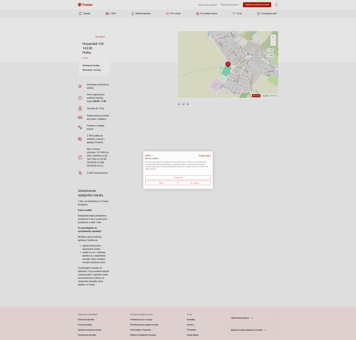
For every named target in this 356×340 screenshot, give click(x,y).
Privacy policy (205, 155)
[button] (149, 155)
